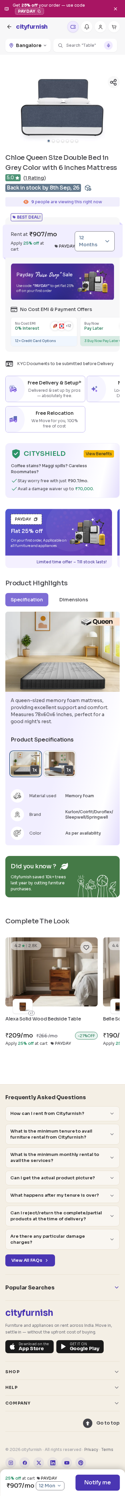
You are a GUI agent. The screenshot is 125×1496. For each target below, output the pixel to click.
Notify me (97, 1482)
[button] (85, 45)
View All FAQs (26, 1260)
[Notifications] (86, 26)
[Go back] (9, 26)
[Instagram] (10, 1462)
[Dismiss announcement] (115, 8)
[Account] (100, 26)
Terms (107, 1449)
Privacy (91, 1449)
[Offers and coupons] (73, 26)
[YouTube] (66, 1462)
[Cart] (114, 26)
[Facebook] (24, 1462)
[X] (38, 1462)
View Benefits (99, 453)
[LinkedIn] (52, 1462)
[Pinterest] (80, 1462)
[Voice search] (108, 45)
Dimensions (73, 600)
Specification (27, 600)
